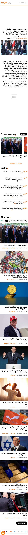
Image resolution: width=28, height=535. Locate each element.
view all (23, 134)
